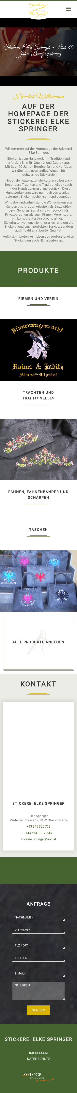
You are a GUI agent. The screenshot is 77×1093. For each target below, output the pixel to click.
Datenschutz (38, 1059)
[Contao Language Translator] (28, 1075)
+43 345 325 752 (38, 826)
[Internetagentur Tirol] (28, 1080)
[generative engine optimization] (48, 1075)
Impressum (38, 1053)
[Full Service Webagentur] (48, 1080)
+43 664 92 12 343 (38, 833)
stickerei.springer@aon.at (38, 839)
